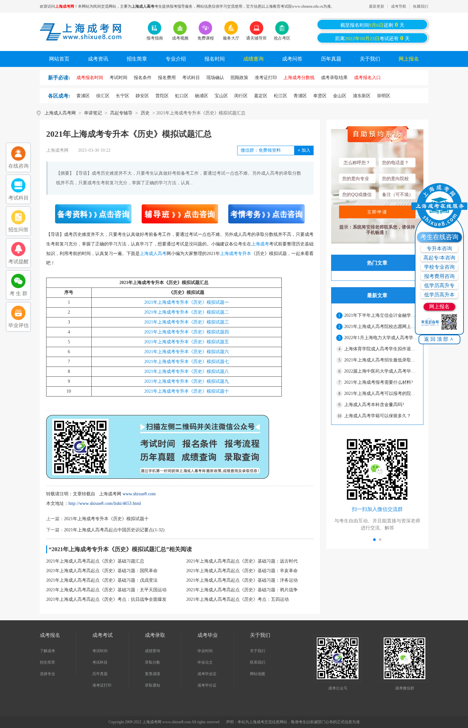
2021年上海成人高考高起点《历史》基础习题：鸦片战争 (242, 589)
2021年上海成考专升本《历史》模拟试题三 (186, 322)
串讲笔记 (93, 113)
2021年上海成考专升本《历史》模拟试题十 (186, 391)
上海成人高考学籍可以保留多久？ (377, 415)
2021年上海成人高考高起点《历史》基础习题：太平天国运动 (106, 589)
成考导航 (398, 6)
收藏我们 (420, 6)
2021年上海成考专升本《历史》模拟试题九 (186, 381)
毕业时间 (205, 651)
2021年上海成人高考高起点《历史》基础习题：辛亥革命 (242, 570)
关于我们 (370, 59)
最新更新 (376, 6)
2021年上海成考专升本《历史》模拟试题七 (186, 361)
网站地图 (257, 674)
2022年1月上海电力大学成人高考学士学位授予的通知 (381, 337)
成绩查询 (253, 59)
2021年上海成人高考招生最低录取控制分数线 (381, 360)
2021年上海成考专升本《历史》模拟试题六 (186, 351)
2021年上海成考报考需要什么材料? (378, 382)
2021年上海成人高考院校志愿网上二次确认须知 (381, 326)
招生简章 (137, 59)
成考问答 (292, 59)
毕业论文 (205, 662)
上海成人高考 (153, 253)
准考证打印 (101, 685)
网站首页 (59, 59)
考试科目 (100, 662)
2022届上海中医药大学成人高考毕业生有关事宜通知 (381, 371)
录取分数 (152, 662)
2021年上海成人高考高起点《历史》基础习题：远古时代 (242, 561)
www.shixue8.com (139, 493)
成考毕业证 (206, 674)
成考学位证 (206, 685)
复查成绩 (152, 674)
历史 (145, 113)
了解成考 (47, 651)
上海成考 (260, 244)
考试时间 (100, 651)
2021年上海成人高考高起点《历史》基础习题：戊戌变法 (102, 580)
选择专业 (47, 674)
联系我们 (257, 662)
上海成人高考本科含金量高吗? (374, 404)
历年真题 (331, 59)
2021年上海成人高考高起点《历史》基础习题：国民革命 (102, 570)
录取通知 (152, 685)
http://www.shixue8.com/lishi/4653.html (104, 503)
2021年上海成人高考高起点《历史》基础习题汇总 (95, 561)
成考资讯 (98, 59)
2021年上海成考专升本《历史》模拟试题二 (186, 312)
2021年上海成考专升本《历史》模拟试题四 (186, 332)
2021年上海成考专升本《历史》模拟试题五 (186, 341)
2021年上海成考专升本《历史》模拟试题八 (186, 371)
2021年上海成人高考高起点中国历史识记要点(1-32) (114, 530)
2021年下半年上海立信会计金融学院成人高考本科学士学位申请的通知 (381, 315)
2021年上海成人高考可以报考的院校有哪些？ (381, 393)
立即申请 (377, 212)
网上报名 (409, 59)
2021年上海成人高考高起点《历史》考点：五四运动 (237, 599)
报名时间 (214, 59)
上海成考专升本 (235, 253)
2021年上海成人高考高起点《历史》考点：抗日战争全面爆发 (106, 599)
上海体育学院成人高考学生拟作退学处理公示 (381, 348)
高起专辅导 (121, 113)
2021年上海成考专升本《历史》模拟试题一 (186, 302)
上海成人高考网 (60, 113)
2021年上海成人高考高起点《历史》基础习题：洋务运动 (242, 580)
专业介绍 (176, 59)
